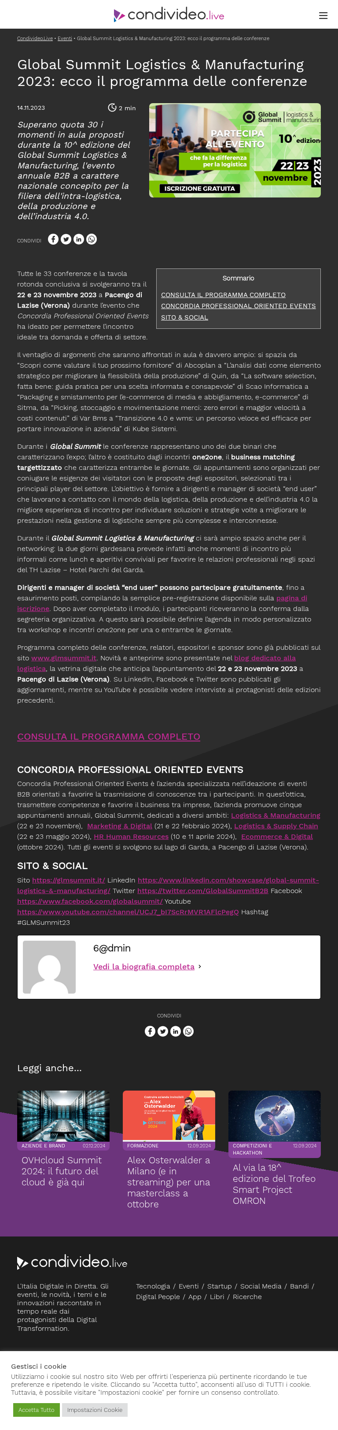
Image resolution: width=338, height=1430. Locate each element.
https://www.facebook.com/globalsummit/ (90, 901)
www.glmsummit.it (63, 658)
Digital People (158, 1296)
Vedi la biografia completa (144, 966)
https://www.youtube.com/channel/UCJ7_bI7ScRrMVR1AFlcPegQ (128, 912)
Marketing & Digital (119, 826)
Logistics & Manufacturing (275, 815)
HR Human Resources (131, 836)
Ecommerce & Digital (277, 836)
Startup (219, 1286)
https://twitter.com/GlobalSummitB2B (202, 890)
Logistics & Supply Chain (276, 826)
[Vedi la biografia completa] (200, 966)
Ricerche (247, 1296)
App (195, 1296)
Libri (217, 1296)
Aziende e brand (43, 1146)
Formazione (142, 1146)
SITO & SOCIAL (184, 317)
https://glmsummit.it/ (68, 880)
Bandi (299, 1286)
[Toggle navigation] (323, 16)
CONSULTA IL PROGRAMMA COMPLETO (223, 295)
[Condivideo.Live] (169, 14)
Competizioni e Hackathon (252, 1149)
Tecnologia (153, 1286)
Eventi (189, 1286)
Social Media (261, 1286)
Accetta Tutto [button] (36, 1410)
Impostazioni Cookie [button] (94, 1410)
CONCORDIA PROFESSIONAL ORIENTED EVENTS (238, 306)
